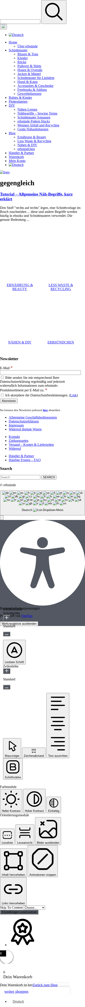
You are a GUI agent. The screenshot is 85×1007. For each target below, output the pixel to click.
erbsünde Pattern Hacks (33, 121)
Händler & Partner (21, 153)
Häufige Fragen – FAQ (25, 460)
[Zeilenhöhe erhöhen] (6, 671)
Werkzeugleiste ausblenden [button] (19, 623)
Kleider (22, 58)
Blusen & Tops (27, 54)
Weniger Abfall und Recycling (38, 125)
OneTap (26, 616)
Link (73, 395)
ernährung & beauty (20, 287)
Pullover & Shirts (29, 66)
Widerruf (15, 448)
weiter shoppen (16, 991)
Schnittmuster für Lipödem (35, 78)
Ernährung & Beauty (31, 137)
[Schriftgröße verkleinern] (6, 634)
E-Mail (6, 368)
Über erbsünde (27, 46)
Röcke (21, 62)
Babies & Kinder (20, 97)
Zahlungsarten (18, 440)
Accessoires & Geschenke (35, 86)
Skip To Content (12, 907)
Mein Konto (17, 161)
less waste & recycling (61, 287)
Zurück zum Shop (45, 985)
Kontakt (14, 437)
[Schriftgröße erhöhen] (6, 618)
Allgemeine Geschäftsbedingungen (33, 417)
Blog (12, 133)
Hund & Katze (27, 82)
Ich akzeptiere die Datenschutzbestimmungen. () (41, 395)
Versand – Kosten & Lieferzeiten (31, 444)
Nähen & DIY (27, 145)
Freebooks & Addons (32, 90)
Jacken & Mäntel (29, 74)
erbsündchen (26, 149)
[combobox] (42, 503)
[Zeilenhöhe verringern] (6, 687)
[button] (1, 517)
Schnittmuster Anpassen (33, 117)
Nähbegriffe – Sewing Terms (37, 113)
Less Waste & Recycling (34, 141)
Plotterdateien (18, 101)
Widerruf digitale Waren (25, 429)
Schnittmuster (18, 50)
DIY (12, 105)
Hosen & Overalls (29, 70)
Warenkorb (16, 157)
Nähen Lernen (27, 109)
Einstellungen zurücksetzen (19, 912)
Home (13, 42)
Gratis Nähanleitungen (32, 129)
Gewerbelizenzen (29, 93)
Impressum (16, 425)
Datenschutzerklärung (24, 421)
